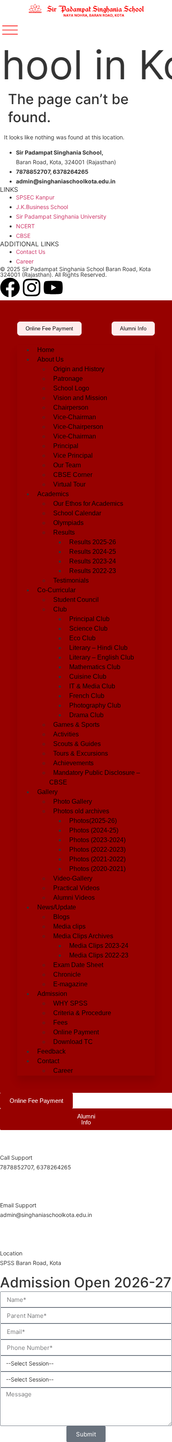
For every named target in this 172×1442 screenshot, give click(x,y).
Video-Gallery (72, 878)
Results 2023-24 (92, 561)
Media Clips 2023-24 (98, 945)
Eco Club (82, 638)
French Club (86, 695)
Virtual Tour (69, 484)
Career (63, 1070)
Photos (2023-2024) (97, 840)
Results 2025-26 (92, 542)
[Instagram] (32, 288)
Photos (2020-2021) (97, 868)
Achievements (73, 763)
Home (45, 349)
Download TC (73, 1041)
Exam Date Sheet (78, 964)
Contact (48, 1061)
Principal (65, 445)
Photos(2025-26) (93, 820)
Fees (60, 1022)
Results (64, 532)
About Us (50, 359)
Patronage (68, 378)
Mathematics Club (94, 667)
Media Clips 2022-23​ (98, 955)
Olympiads (68, 522)
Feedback (51, 1051)
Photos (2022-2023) (97, 849)
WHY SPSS (70, 1003)
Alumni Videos (74, 897)
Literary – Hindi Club (98, 647)
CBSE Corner (72, 474)
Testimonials (71, 580)
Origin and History (78, 369)
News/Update (56, 907)
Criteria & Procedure (82, 1013)
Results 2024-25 (92, 551)
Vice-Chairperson (78, 426)
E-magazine (70, 984)
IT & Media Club (92, 686)
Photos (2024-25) (93, 830)
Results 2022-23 (92, 570)
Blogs (61, 916)
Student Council (76, 599)
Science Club (88, 628)
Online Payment (76, 1032)
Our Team (67, 465)
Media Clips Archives (83, 936)
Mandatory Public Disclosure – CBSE (94, 777)
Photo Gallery (72, 801)
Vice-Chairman (74, 417)
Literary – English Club (101, 657)
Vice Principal (73, 455)
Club (60, 609)
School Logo (71, 388)
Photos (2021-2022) (97, 859)
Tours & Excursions (80, 753)
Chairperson (70, 407)
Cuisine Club (87, 676)
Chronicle (67, 974)
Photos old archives (81, 811)
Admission (52, 993)
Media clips (69, 926)
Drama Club (86, 715)
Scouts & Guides (77, 743)
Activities (66, 734)
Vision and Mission (80, 397)
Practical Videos (76, 888)
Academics (53, 494)
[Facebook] (10, 288)
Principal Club (89, 618)
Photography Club (95, 705)
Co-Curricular (56, 590)
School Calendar (77, 513)
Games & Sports (76, 724)
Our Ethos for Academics (88, 503)
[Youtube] (53, 288)
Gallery (47, 791)
